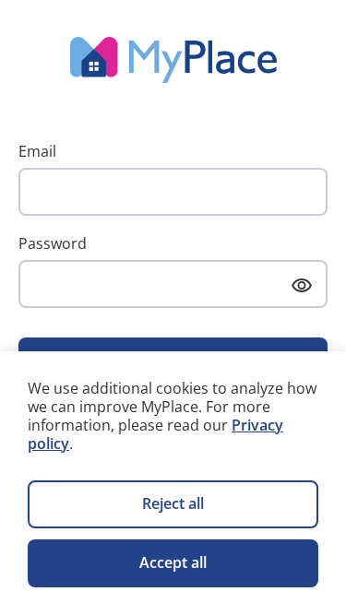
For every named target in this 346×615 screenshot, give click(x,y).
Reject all (173, 503)
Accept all (173, 562)
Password (52, 243)
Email (37, 151)
